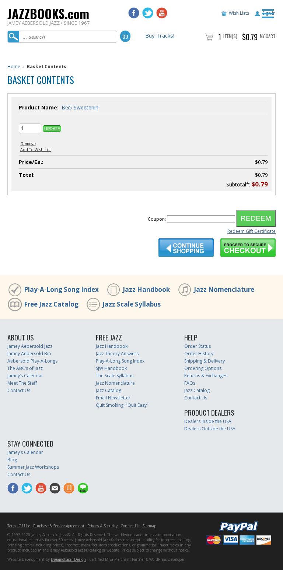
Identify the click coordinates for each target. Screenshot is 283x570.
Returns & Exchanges (205, 376)
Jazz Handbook (146, 289)
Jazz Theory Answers (117, 353)
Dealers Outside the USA (209, 429)
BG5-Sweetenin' (80, 107)
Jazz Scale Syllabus (131, 304)
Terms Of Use (18, 525)
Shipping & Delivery (204, 361)
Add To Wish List (35, 149)
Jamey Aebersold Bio (29, 353)
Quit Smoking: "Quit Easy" (122, 405)
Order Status (197, 346)
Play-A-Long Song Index (61, 289)
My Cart (268, 36)
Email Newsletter (113, 398)
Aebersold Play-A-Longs (32, 361)
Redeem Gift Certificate (251, 231)
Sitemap (149, 525)
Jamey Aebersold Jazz (29, 346)
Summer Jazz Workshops (33, 467)
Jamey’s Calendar (25, 376)
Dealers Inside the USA (207, 421)
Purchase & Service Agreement (58, 525)
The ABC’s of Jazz (25, 368)
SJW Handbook (111, 368)
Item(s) (230, 36)
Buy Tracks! (159, 35)
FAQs (189, 383)
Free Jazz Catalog (51, 304)
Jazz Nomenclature (224, 289)
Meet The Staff (22, 383)
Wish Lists (239, 13)
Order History (198, 353)
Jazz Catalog (108, 390)
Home (13, 66)
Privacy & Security (102, 525)
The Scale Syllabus (114, 376)
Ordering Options (202, 368)
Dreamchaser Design (68, 559)
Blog (12, 460)
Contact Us (18, 390)
